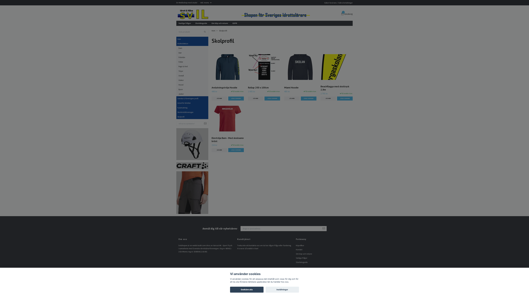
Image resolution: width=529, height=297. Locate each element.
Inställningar (282, 289)
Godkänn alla (247, 289)
